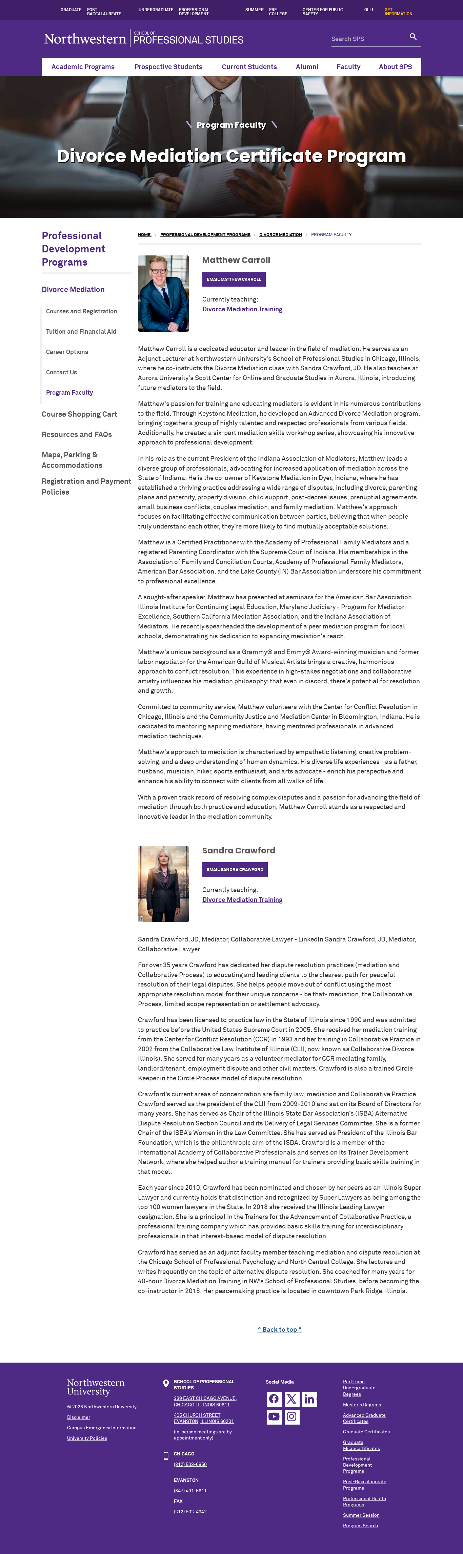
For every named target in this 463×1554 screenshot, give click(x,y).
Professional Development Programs (73, 249)
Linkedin (309, 1399)
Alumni (307, 67)
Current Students (249, 67)
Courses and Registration (81, 312)
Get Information (398, 12)
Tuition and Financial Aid (81, 332)
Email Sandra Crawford (235, 870)
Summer (254, 10)
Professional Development (194, 12)
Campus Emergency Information (102, 1428)
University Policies (87, 1438)
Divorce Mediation (73, 290)
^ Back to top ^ (280, 1330)
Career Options (67, 352)
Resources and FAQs (77, 435)
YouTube (274, 1417)
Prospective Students (168, 67)
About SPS (395, 67)
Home (145, 235)
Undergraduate (156, 10)
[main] (279, 783)
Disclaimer (78, 1417)
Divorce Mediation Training (242, 309)
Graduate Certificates (366, 1432)
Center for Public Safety (323, 12)
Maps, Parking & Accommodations (72, 460)
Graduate (71, 10)
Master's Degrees (362, 1405)
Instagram (292, 1417)
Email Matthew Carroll (234, 279)
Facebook (274, 1399)
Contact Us (61, 373)
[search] (413, 39)
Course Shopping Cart (79, 414)
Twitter (292, 1399)
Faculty (349, 67)
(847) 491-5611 (190, 1491)
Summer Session (361, 1515)
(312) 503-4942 (190, 1512)
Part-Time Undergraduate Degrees (359, 1388)
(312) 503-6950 (190, 1464)
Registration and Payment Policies (87, 487)
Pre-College (278, 12)
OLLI (368, 10)
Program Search (360, 1526)
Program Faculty (69, 393)
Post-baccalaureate (104, 12)
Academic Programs (83, 67)
